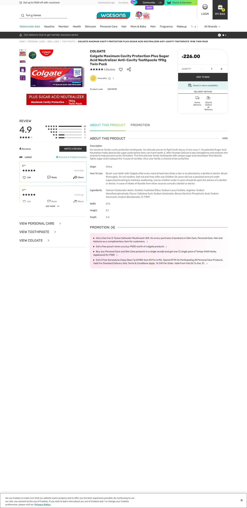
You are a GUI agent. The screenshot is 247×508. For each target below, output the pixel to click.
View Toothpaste (34, 232)
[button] (220, 9)
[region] (123, 500)
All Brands (210, 26)
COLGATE (98, 51)
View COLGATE (31, 240)
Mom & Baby (138, 26)
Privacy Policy (43, 504)
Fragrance (166, 26)
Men (153, 26)
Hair (124, 26)
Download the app (106, 3)
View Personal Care (37, 223)
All (20, 157)
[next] (195, 27)
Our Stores (123, 3)
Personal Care (108, 26)
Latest (28, 157)
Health (77, 26)
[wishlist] (120, 69)
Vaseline (49, 26)
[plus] (221, 69)
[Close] (241, 500)
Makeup (182, 26)
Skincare (90, 26)
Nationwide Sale (30, 26)
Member (63, 26)
